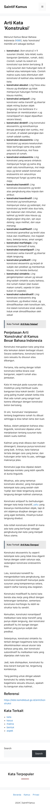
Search (7, 748)
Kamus (27, 794)
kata (9, 717)
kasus (10, 720)
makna (10, 724)
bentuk (10, 727)
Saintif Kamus (15, 7)
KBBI (18, 40)
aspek (10, 730)
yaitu (36, 504)
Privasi (36, 794)
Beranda (17, 794)
